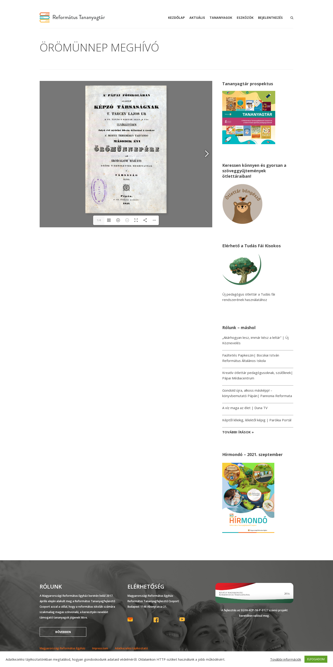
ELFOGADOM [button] (316, 659)
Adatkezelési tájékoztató (131, 648)
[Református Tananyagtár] (72, 19)
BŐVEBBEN (63, 632)
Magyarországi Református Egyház (62, 648)
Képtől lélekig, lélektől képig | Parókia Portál (256, 420)
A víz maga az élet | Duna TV (245, 407)
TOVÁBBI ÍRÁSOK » (238, 432)
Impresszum (100, 648)
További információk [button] (285, 659)
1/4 (99, 220)
